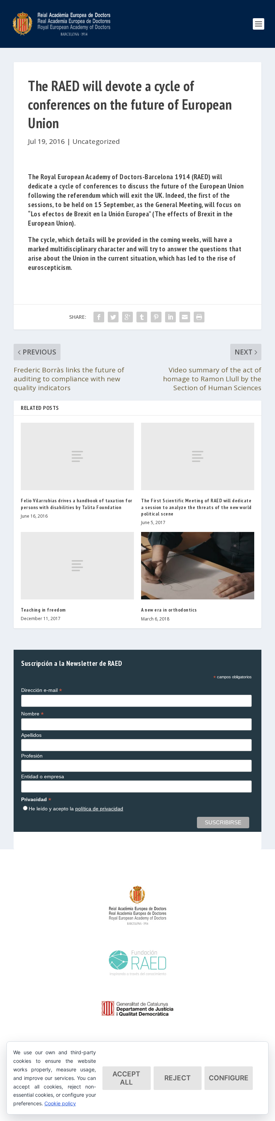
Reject (177, 1078)
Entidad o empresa (42, 776)
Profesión (32, 756)
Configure (229, 1078)
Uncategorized (96, 141)
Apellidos (31, 735)
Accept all (126, 1078)
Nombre (32, 713)
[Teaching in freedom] (77, 565)
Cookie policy (60, 1103)
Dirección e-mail (41, 690)
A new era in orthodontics (169, 610)
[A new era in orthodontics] (197, 565)
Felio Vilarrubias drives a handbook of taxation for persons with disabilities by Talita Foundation (76, 503)
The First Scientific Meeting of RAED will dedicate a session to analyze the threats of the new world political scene (196, 507)
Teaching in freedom (43, 610)
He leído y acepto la (76, 808)
